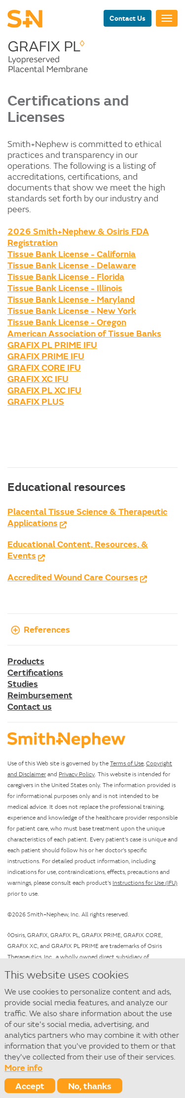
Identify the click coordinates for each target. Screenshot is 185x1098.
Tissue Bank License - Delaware (71, 265)
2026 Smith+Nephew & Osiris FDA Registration (78, 237)
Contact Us (128, 18)
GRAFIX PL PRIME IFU (52, 344)
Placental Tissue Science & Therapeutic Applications (87, 517)
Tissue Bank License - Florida (65, 276)
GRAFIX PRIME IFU (45, 355)
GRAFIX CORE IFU (44, 367)
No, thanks (89, 1085)
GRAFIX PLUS (35, 401)
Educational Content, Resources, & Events (77, 549)
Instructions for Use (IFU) (145, 882)
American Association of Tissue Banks (84, 333)
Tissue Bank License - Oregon (66, 321)
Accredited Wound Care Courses (72, 576)
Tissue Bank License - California (71, 253)
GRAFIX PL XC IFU (44, 389)
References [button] (47, 629)
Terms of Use (127, 763)
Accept (29, 1085)
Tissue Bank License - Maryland (71, 299)
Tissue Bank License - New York (71, 310)
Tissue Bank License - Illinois (64, 287)
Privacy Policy (77, 774)
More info (23, 1067)
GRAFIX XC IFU (38, 378)
